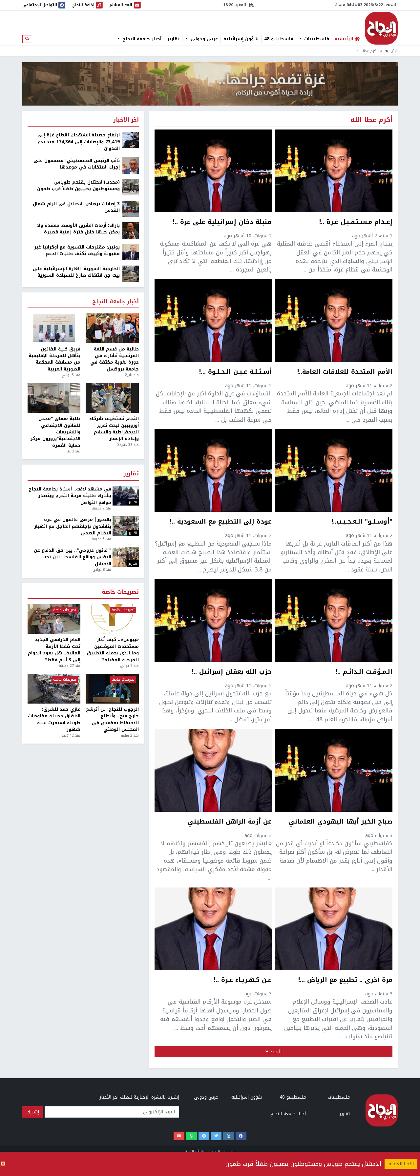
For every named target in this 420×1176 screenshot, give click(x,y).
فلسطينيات (316, 39)
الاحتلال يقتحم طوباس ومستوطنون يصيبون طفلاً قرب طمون (303, 1163)
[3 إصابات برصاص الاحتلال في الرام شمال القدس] (130, 208)
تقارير (173, 39)
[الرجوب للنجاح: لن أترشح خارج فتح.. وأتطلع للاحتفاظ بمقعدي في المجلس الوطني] (112, 689)
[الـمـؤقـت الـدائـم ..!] (333, 620)
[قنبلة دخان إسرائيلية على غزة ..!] (213, 171)
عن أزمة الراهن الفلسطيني (230, 822)
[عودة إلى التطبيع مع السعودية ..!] (213, 470)
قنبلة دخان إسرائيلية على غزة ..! (222, 222)
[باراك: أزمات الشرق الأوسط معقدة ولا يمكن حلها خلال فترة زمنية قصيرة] (130, 230)
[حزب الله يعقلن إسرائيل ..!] (213, 620)
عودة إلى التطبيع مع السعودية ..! (221, 522)
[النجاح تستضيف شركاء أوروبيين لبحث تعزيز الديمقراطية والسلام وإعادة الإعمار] (112, 398)
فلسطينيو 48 (278, 39)
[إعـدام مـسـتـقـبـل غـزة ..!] (333, 171)
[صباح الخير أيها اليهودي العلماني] (333, 770)
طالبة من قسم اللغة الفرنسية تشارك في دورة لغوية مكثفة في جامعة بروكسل (114, 359)
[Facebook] (241, 1136)
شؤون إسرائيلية (241, 39)
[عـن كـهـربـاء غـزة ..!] (213, 928)
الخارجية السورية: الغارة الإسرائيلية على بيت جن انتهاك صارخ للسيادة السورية (76, 272)
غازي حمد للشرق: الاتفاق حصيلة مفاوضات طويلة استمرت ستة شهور (54, 719)
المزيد (275, 1051)
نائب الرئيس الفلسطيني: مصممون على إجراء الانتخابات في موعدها (76, 164)
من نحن (230, 1151)
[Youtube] (179, 1136)
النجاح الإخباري (381, 28)
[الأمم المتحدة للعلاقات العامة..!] (333, 320)
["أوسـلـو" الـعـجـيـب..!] (333, 470)
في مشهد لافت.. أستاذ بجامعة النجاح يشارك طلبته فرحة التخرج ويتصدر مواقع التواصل (70, 496)
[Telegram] (204, 1136)
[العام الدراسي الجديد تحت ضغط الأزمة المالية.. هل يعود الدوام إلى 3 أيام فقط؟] (54, 619)
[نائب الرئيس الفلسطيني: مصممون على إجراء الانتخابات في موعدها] (130, 165)
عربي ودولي (203, 39)
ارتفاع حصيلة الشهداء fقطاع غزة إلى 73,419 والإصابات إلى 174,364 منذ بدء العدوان (78, 142)
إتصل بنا (214, 1151)
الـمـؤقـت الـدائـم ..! (364, 672)
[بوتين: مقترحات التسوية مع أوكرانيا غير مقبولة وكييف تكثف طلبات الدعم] (130, 252)
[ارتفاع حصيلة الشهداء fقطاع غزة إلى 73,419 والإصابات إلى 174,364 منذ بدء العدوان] (130, 140)
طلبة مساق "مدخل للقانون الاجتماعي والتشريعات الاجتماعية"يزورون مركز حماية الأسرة (55, 432)
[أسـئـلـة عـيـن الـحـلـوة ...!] (213, 320)
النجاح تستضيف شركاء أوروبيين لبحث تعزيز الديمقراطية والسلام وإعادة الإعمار (113, 428)
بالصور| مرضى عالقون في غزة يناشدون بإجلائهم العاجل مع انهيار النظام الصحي (72, 526)
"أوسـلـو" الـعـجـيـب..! (361, 522)
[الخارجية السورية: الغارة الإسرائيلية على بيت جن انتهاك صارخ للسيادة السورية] (130, 273)
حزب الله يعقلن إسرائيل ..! (232, 672)
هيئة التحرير (194, 1151)
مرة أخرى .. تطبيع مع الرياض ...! (345, 980)
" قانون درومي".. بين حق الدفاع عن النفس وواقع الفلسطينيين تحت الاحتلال (72, 557)
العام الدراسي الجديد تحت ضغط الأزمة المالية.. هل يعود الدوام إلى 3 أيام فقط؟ (54, 649)
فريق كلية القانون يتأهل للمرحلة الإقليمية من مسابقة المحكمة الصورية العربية (54, 359)
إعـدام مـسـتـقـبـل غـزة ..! (355, 222)
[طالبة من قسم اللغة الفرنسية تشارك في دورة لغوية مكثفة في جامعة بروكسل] (112, 328)
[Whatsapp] (191, 1136)
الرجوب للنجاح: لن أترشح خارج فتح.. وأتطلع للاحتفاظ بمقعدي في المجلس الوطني (112, 719)
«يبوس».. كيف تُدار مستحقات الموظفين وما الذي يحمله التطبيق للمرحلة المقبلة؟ (112, 649)
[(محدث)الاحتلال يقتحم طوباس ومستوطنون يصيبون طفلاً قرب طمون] (130, 187)
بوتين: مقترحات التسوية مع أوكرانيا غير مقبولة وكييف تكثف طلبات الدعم (77, 250)
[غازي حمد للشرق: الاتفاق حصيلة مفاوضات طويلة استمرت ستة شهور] (54, 689)
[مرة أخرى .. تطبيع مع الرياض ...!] (333, 928)
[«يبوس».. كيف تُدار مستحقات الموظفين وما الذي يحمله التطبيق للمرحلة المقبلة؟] (112, 619)
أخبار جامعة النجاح (141, 39)
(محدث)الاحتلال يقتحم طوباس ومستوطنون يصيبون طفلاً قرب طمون (78, 185)
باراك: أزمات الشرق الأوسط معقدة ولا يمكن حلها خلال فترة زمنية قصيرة (78, 229)
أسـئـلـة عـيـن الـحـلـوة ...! (235, 372)
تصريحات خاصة (120, 592)
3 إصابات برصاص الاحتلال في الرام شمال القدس (76, 207)
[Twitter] (216, 1136)
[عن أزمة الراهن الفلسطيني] (213, 770)
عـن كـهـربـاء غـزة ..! (243, 980)
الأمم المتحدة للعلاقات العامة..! (344, 372)
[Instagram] (228, 1136)
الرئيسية (391, 51)
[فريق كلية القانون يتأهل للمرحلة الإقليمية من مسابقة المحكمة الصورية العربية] (54, 328)
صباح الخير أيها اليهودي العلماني (340, 822)
